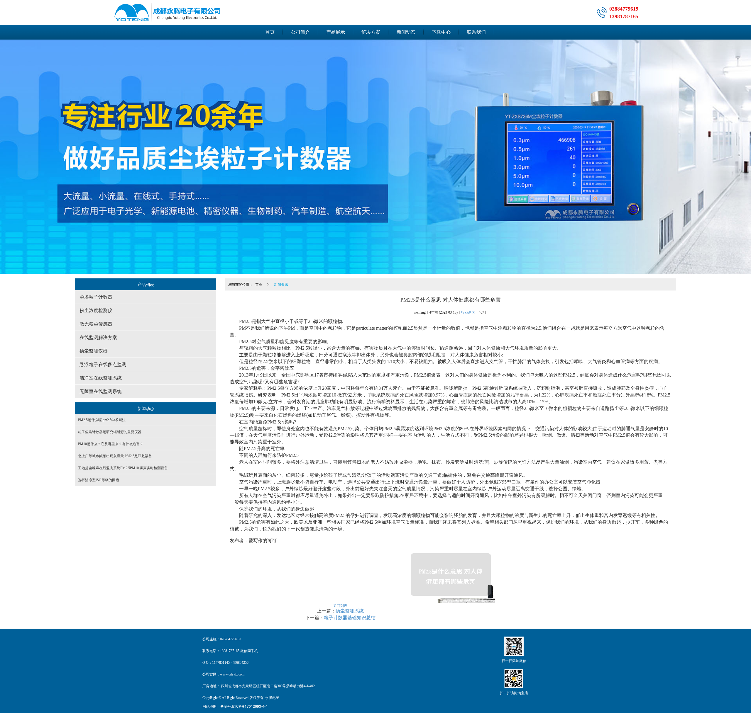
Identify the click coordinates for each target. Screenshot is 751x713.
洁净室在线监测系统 (101, 377)
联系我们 (476, 32)
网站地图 (209, 706)
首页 (270, 32)
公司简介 (300, 32)
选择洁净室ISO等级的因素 (98, 480)
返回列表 (340, 605)
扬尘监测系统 (350, 610)
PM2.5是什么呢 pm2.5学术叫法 (102, 420)
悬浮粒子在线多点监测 (103, 364)
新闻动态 (406, 32)
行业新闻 (468, 312)
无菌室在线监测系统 (101, 391)
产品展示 (335, 32)
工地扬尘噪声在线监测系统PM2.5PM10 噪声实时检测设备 (123, 468)
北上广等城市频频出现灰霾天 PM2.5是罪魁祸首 (115, 456)
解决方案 (370, 32)
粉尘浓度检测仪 (96, 310)
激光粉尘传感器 (96, 323)
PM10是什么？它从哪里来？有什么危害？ (110, 444)
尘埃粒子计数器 (96, 297)
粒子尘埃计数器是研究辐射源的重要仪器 (109, 432)
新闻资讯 (281, 284)
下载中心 (441, 32)
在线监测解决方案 (98, 337)
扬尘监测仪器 (94, 350)
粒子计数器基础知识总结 (350, 617)
